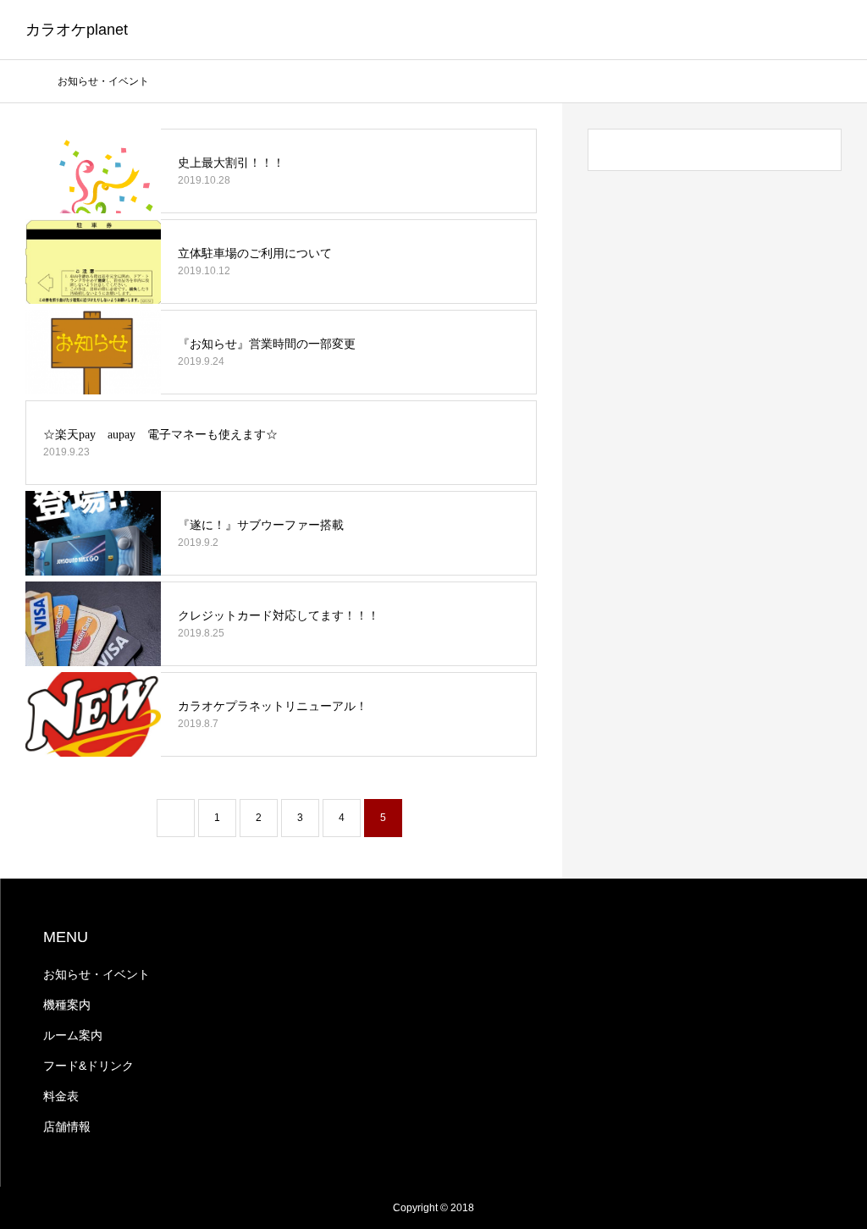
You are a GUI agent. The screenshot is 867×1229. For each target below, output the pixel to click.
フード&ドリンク (88, 1065)
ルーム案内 (72, 1035)
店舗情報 (67, 1126)
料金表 (61, 1096)
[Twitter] (25, 1207)
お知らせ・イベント (96, 974)
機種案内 (67, 1004)
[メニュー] (833, 29)
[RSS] (48, 1207)
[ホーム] (30, 80)
